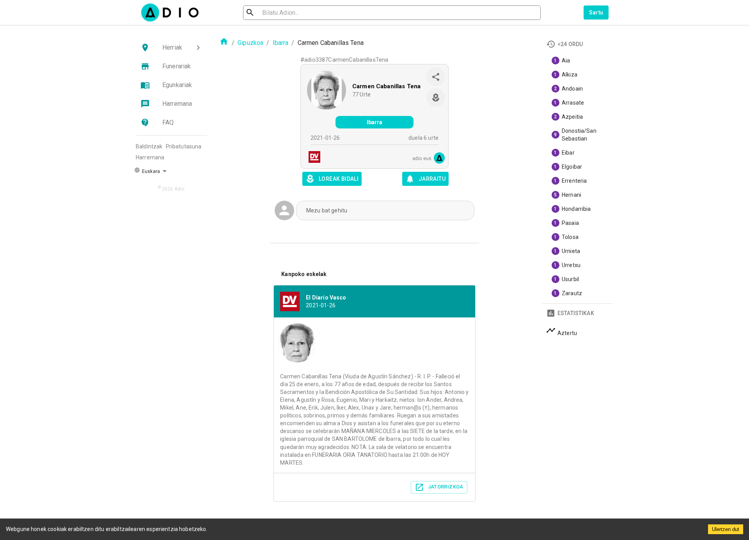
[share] (435, 77)
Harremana (150, 157)
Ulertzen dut (725, 529)
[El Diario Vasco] (312, 158)
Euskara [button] (150, 171)
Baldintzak (149, 146)
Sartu (596, 12)
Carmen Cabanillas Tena (386, 86)
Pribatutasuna (184, 146)
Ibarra (281, 42)
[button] (171, 47)
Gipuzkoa (250, 42)
